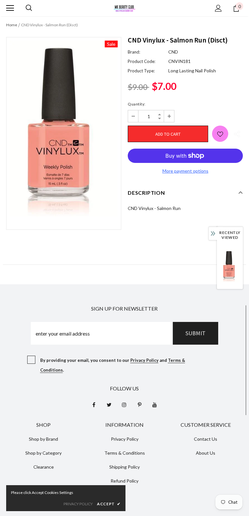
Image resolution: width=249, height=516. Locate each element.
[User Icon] (218, 8)
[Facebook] (94, 404)
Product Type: (141, 70)
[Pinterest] (139, 404)
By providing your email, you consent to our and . (112, 365)
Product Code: (141, 61)
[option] (64, 128)
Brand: (134, 52)
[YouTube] (154, 404)
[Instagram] (124, 404)
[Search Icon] (29, 8)
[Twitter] (109, 404)
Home (11, 24)
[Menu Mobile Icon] (10, 8)
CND (173, 52)
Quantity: (137, 104)
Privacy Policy (144, 360)
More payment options (185, 171)
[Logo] (124, 8)
